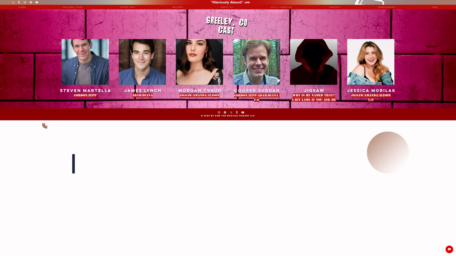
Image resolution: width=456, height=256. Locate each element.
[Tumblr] (18, 2)
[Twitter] (13, 2)
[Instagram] (24, 2)
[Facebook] (30, 2)
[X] (230, 112)
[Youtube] (36, 2)
